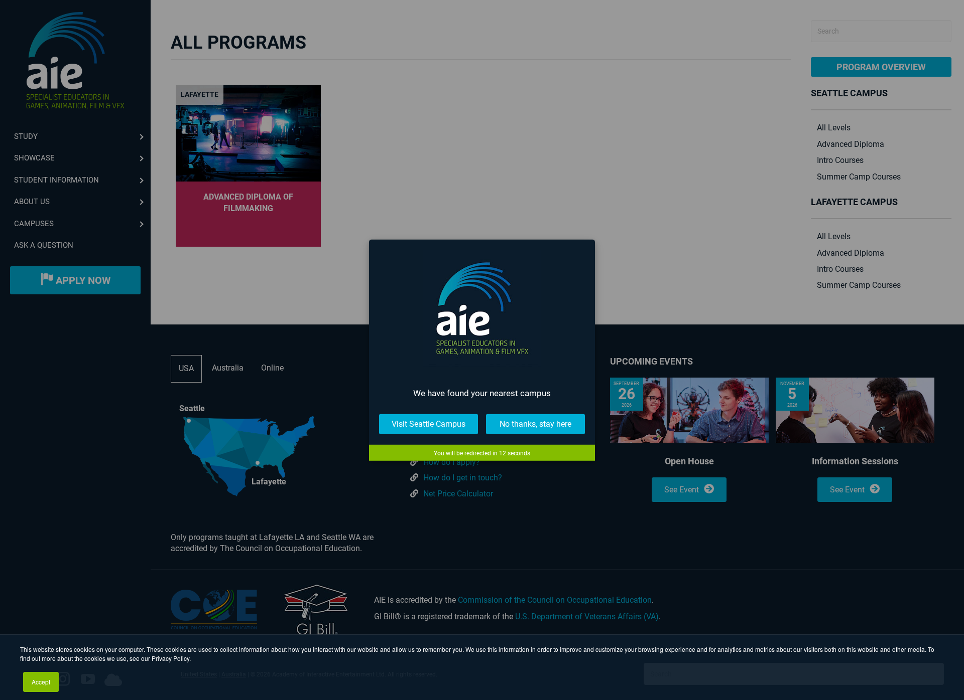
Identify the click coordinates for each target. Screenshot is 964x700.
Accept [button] (41, 681)
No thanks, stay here (535, 424)
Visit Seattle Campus (428, 424)
